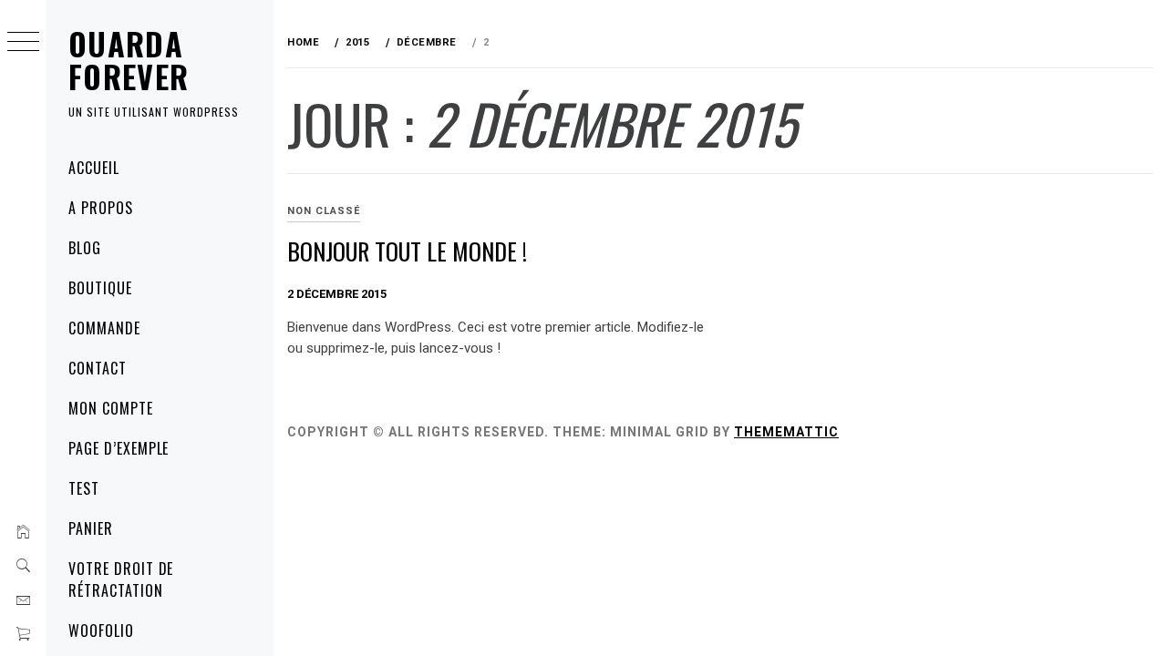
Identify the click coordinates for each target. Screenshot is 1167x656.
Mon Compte (110, 408)
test (83, 488)
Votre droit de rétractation (120, 579)
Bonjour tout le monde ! (407, 251)
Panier (90, 528)
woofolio (101, 630)
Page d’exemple (118, 448)
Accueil (93, 168)
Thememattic (786, 432)
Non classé (323, 211)
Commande (104, 328)
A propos (100, 208)
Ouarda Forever (129, 59)
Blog (84, 248)
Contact (97, 368)
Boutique (100, 288)
